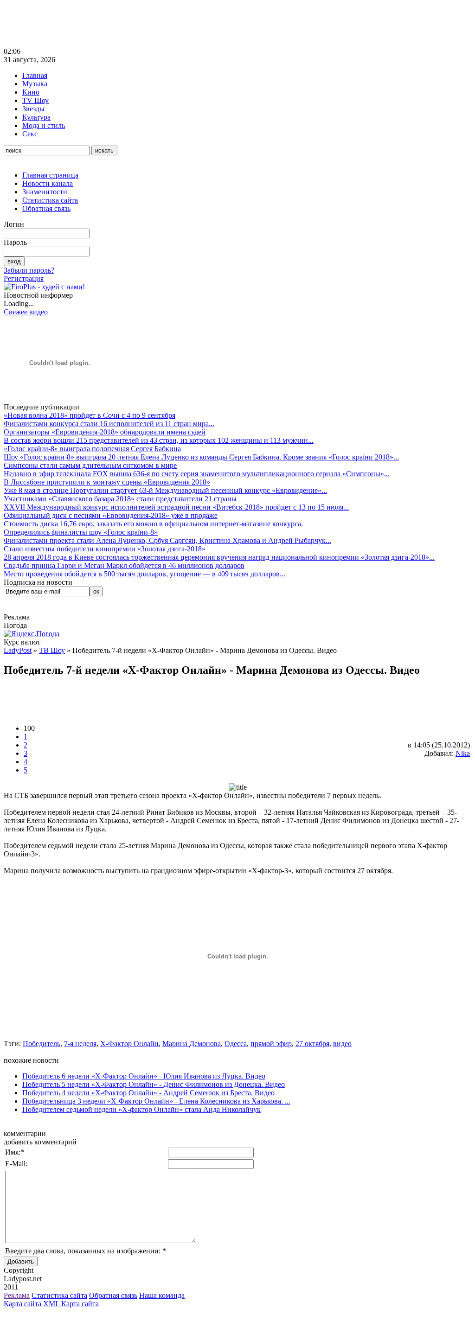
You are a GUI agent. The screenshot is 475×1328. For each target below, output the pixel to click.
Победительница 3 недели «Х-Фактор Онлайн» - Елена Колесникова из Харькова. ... (156, 1101)
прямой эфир (271, 1043)
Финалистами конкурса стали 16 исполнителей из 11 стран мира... (109, 424)
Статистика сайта (50, 200)
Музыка (34, 84)
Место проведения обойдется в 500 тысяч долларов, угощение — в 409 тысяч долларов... (144, 574)
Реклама (17, 1295)
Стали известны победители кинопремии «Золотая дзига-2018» (104, 549)
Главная (34, 75)
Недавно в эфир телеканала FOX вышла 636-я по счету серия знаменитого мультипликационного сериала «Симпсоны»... (197, 474)
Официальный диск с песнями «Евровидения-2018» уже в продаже (111, 515)
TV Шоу (35, 100)
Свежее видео (26, 312)
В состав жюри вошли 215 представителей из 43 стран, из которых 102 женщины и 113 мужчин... (159, 440)
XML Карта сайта (71, 1304)
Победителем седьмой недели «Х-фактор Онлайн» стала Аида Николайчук (141, 1109)
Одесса (236, 1043)
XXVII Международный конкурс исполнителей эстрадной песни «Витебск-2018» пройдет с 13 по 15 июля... (176, 507)
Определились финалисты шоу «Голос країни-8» (81, 532)
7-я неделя (80, 1043)
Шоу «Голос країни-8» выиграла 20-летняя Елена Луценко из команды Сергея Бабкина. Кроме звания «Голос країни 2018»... (201, 457)
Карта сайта (22, 1304)
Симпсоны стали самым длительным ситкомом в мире (90, 465)
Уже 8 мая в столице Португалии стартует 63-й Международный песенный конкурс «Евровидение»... (165, 490)
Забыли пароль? (29, 270)
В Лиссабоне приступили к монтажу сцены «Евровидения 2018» (107, 482)
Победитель (41, 1043)
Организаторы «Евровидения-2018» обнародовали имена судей (104, 432)
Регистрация (24, 278)
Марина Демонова (191, 1043)
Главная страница (50, 175)
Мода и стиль (43, 125)
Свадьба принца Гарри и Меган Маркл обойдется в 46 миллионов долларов (124, 565)
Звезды (33, 109)
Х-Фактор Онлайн (129, 1043)
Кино (30, 92)
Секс (30, 134)
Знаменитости (44, 192)
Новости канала (47, 183)
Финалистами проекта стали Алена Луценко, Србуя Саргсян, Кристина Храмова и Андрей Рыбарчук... (167, 540)
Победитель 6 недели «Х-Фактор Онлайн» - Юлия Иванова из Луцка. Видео (143, 1076)
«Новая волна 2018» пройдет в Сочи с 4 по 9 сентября (89, 415)
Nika (463, 753)
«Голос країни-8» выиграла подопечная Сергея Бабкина (92, 449)
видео (342, 1043)
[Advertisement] (172, 24)
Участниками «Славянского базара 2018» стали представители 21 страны (120, 499)
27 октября (312, 1043)
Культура (36, 117)
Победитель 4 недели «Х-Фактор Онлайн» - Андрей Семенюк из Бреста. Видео (148, 1093)
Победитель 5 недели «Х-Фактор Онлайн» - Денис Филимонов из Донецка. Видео (153, 1084)
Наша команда (162, 1295)
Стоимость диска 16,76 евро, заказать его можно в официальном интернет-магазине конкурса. (153, 524)
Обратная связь (46, 208)
